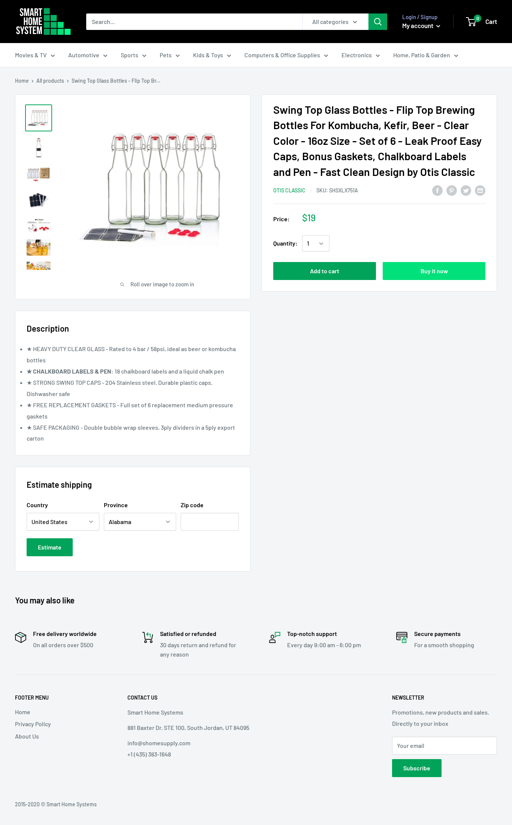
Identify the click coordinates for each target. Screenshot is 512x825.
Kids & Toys (208, 54)
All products (50, 80)
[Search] (377, 21)
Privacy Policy (33, 723)
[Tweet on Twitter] (466, 190)
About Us (27, 736)
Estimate (49, 547)
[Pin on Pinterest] (451, 190)
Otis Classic (289, 190)
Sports (129, 54)
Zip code (192, 504)
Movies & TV (31, 54)
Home (22, 80)
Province (116, 504)
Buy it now (434, 271)
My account (418, 25)
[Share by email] (480, 190)
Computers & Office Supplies (282, 54)
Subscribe (416, 767)
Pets (166, 54)
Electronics (356, 54)
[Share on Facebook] (437, 190)
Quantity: (285, 243)
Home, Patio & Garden (421, 54)
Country (37, 504)
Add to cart (324, 271)
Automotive (83, 54)
